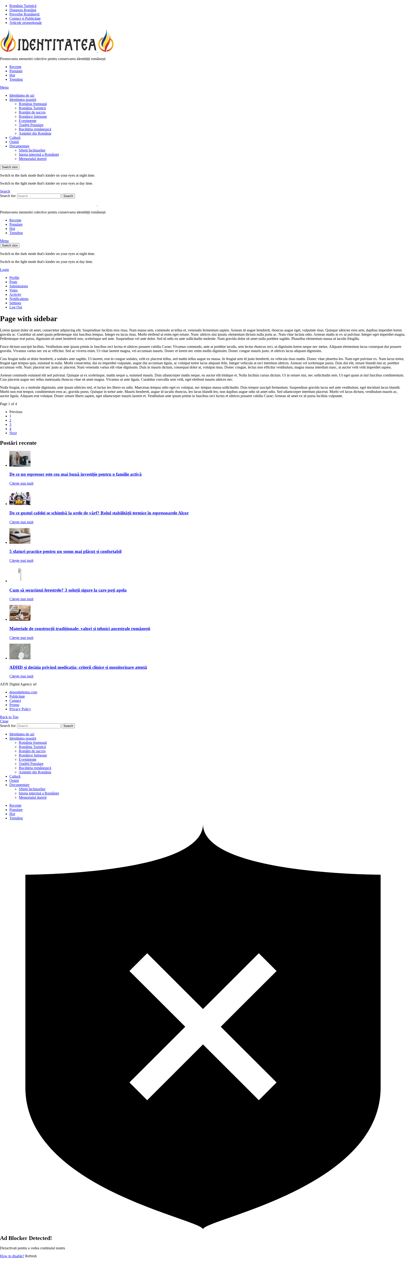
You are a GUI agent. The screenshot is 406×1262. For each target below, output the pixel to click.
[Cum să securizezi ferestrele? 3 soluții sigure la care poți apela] (207, 574)
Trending (16, 79)
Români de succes (32, 112)
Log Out (15, 307)
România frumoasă (33, 104)
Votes (13, 290)
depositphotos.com (23, 692)
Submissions (18, 286)
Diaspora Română (22, 10)
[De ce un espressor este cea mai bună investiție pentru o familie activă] (207, 459)
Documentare (19, 146)
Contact (15, 701)
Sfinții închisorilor (32, 150)
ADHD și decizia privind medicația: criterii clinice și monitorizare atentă (78, 667)
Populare (16, 71)
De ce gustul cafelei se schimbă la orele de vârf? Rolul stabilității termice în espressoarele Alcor (99, 512)
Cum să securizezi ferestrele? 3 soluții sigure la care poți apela (68, 590)
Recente (15, 67)
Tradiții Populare (31, 125)
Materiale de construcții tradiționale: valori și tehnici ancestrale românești (79, 628)
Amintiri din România (35, 133)
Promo (14, 705)
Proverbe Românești (24, 14)
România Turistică (22, 6)
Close (4, 721)
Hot (12, 75)
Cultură (14, 138)
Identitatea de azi (21, 95)
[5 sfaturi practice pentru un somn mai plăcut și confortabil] (207, 536)
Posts (13, 282)
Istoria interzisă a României (39, 154)
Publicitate (17, 696)
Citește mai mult (21, 483)
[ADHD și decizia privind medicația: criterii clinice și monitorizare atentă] (207, 652)
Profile (14, 278)
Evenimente (27, 121)
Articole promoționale (25, 23)
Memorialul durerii (33, 159)
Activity (15, 294)
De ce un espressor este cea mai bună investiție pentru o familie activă (75, 474)
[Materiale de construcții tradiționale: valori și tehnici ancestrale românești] (207, 613)
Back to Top (9, 717)
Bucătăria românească (35, 129)
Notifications (18, 299)
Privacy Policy (20, 709)
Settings (15, 303)
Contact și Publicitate (25, 18)
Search (68, 196)
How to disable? (12, 1256)
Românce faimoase (33, 116)
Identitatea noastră (22, 100)
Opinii (14, 142)
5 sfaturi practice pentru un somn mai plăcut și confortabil (65, 551)
